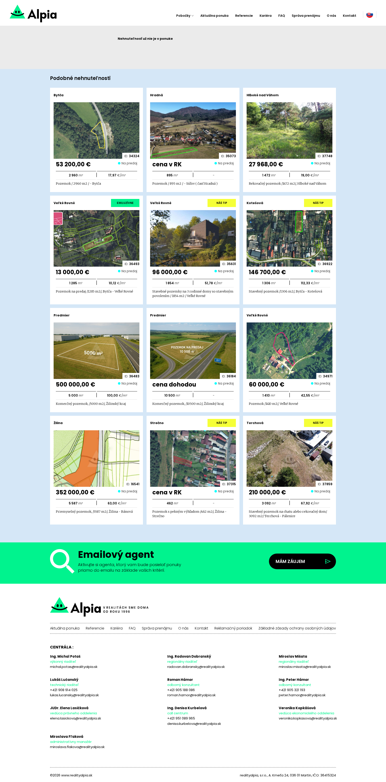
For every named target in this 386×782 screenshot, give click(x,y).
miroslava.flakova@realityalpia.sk (77, 746)
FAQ (281, 15)
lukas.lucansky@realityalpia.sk (74, 695)
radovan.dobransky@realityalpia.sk (196, 666)
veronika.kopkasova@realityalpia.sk (308, 718)
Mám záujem (290, 561)
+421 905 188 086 (181, 690)
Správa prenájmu (306, 15)
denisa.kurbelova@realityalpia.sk (194, 723)
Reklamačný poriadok (233, 628)
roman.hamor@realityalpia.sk (191, 695)
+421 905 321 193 (292, 690)
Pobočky (183, 15)
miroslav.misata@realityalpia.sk (305, 666)
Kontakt (349, 15)
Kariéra (266, 15)
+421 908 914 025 (64, 690)
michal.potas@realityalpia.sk (73, 666)
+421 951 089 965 (181, 718)
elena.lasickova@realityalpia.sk (75, 718)
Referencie (244, 15)
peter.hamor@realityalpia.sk (302, 695)
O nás (331, 15)
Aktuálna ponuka (214, 15)
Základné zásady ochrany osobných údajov (297, 628)
